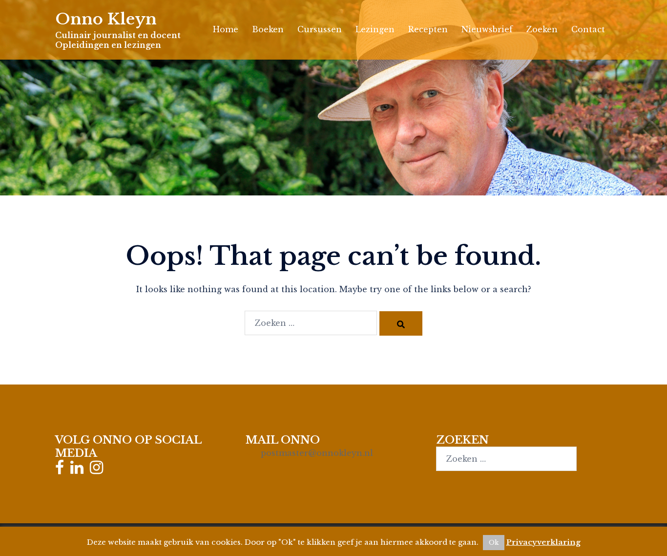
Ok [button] (494, 542)
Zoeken (542, 29)
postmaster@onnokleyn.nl (317, 453)
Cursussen (319, 29)
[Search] (400, 323)
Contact (588, 29)
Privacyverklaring (543, 542)
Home (225, 29)
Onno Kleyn (106, 19)
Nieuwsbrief (487, 29)
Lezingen (375, 29)
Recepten (428, 29)
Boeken (268, 29)
